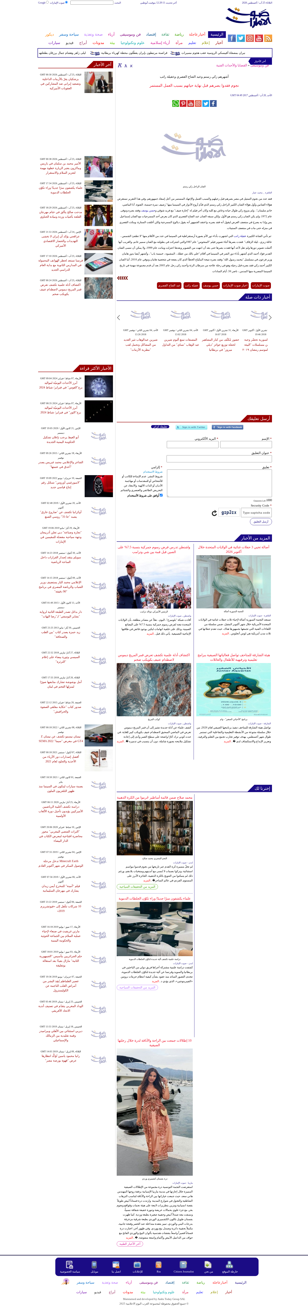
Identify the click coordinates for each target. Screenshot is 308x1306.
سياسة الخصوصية (70, 1271)
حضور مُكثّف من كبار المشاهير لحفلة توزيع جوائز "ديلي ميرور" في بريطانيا (220, 344)
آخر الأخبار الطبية (129, 1243)
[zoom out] (131, 65)
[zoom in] (120, 65)
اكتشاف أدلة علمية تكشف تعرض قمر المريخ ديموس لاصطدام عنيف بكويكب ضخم (61, 289)
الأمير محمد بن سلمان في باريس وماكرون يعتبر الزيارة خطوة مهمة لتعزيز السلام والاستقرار (60, 168)
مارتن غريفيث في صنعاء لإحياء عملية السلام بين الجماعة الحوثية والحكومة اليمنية (61, 936)
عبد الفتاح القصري (169, 285)
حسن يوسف (148, 210)
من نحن (208, 1271)
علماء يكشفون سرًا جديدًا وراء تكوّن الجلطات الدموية (155, 898)
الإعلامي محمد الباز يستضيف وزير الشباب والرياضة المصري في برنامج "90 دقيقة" (61, 587)
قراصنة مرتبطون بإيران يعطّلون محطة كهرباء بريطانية (152, 52)
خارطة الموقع (230, 1271)
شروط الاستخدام (153, 471)
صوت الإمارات (57, 2)
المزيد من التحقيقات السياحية (137, 886)
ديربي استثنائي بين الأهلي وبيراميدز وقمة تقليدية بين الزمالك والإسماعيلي (60, 1035)
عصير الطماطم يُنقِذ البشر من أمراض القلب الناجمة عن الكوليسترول (61, 986)
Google (41, 2)
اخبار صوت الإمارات (235, 285)
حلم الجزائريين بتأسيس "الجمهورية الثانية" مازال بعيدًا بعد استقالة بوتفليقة (60, 961)
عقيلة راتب (240, 236)
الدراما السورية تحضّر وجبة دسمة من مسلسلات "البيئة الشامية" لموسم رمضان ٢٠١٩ (260, 344)
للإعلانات (138, 1271)
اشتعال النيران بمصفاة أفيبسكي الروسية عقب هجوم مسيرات (236, 52)
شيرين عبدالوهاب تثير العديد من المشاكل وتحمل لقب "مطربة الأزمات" (141, 344)
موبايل (95, 1271)
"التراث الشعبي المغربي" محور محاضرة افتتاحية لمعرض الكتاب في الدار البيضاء (61, 836)
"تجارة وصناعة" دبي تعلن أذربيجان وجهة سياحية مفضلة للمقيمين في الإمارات (61, 537)
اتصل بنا (116, 1271)
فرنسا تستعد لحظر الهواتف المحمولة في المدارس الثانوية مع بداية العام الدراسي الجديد (60, 265)
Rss (159, 1271)
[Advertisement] (132, 18)
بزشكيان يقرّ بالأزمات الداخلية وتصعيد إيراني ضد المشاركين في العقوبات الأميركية (60, 84)
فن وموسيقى (259, 65)
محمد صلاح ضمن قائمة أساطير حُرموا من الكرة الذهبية (155, 797)
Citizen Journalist (184, 1271)
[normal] (125, 65)
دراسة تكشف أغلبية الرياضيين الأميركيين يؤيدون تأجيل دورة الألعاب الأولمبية (61, 811)
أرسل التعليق (261, 521)
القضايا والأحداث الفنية (231, 65)
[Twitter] (191, 429)
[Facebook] (227, 429)
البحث (117, 2)
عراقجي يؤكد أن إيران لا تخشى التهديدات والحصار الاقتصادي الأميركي (60, 241)
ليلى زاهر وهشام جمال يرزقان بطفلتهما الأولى (75, 52)
